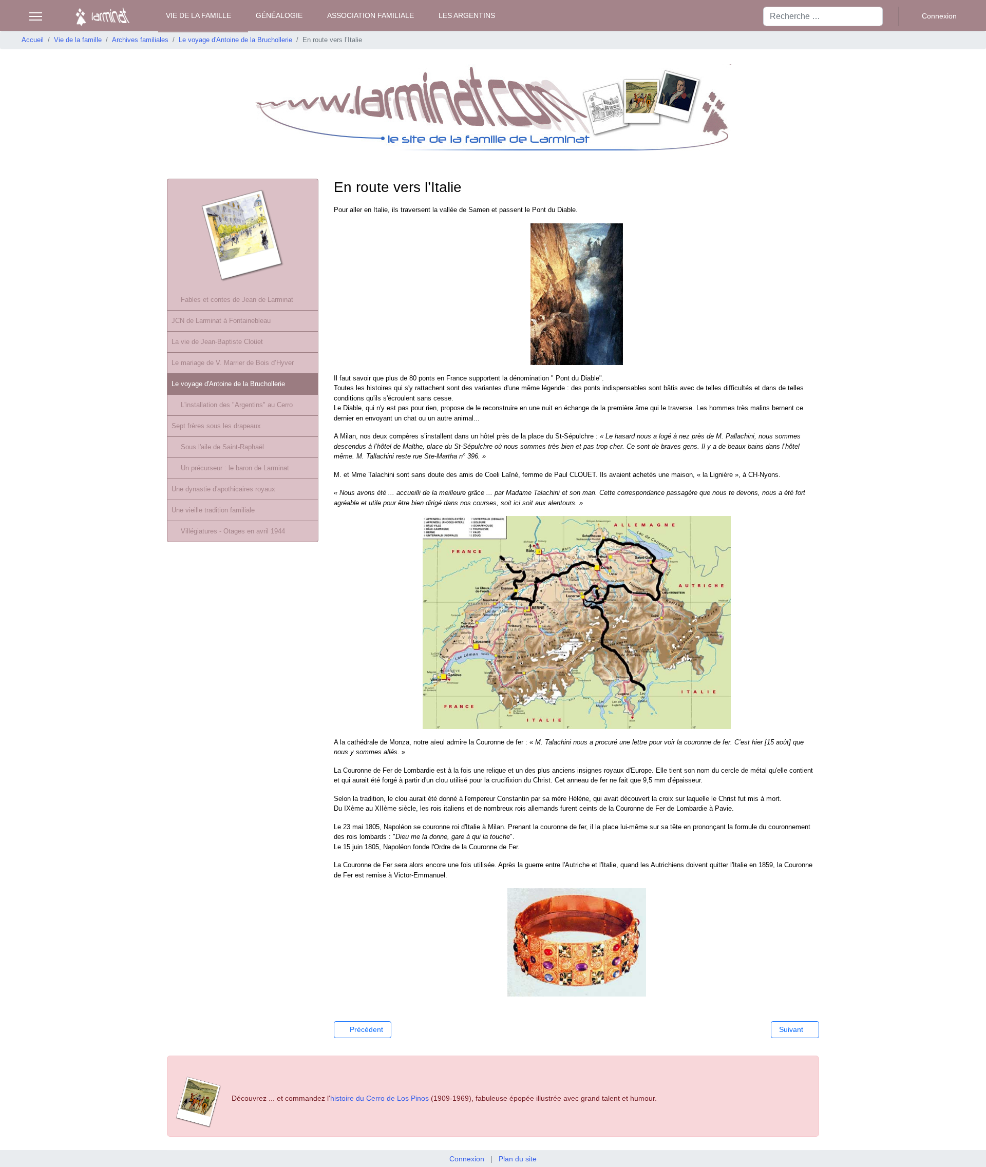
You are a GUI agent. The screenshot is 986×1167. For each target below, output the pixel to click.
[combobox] (823, 16)
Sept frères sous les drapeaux (216, 426)
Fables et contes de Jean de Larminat (237, 299)
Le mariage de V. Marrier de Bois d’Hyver (233, 363)
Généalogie (279, 15)
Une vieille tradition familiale (213, 510)
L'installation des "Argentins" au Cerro (237, 405)
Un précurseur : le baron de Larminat (235, 468)
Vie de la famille (198, 15)
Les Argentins (467, 15)
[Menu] (35, 16)
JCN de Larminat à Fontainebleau (221, 320)
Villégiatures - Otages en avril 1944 (233, 531)
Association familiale (370, 15)
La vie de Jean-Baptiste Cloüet (217, 342)
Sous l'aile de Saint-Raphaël (222, 447)
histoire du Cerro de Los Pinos (379, 1098)
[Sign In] (933, 16)
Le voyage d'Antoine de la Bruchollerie (228, 384)
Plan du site (518, 1159)
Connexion (466, 1159)
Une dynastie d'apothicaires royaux (223, 489)
